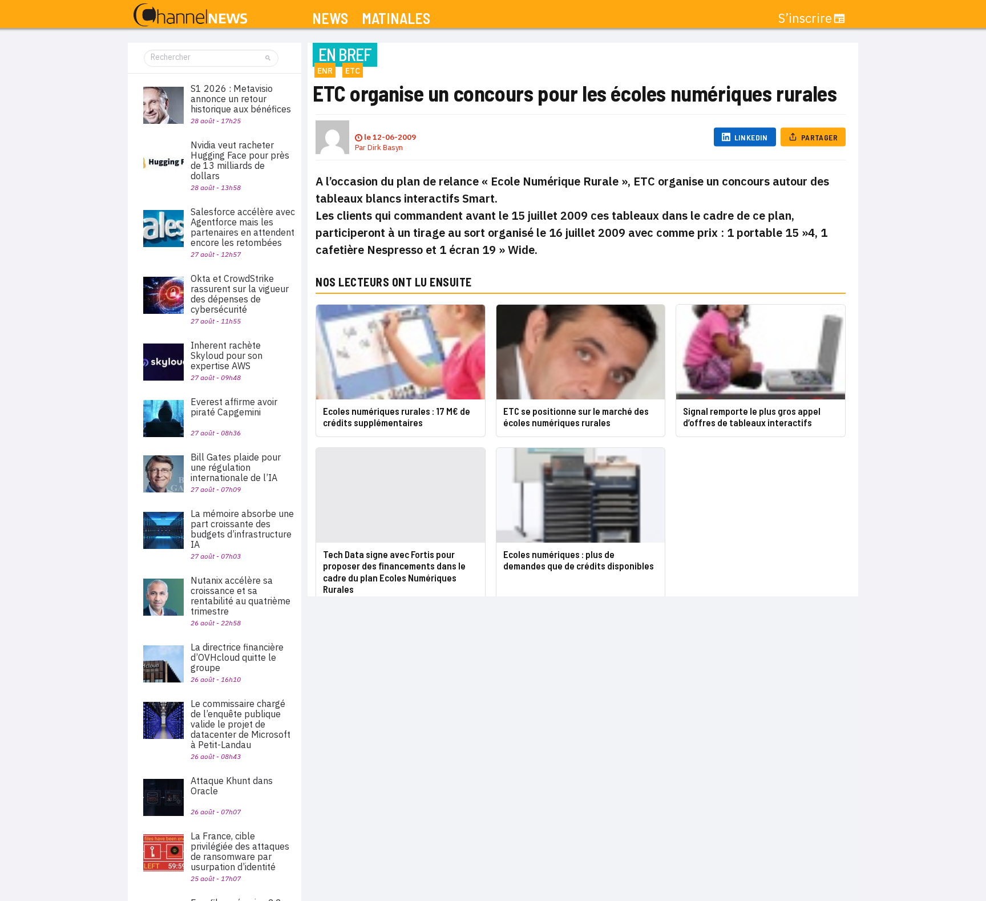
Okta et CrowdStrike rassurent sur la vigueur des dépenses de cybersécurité (240, 294)
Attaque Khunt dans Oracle (232, 786)
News (330, 18)
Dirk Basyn (385, 147)
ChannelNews (190, 15)
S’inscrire (805, 18)
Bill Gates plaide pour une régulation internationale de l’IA (236, 467)
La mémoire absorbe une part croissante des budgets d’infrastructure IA (242, 529)
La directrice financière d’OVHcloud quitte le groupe (237, 657)
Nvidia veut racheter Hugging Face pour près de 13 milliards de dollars (240, 160)
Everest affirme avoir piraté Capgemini (234, 407)
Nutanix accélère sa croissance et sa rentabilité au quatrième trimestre (240, 596)
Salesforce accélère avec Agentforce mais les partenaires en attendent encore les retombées (243, 227)
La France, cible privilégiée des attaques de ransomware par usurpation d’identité (240, 851)
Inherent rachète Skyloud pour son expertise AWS (226, 355)
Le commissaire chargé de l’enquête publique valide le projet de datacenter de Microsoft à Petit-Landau (240, 724)
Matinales (396, 18)
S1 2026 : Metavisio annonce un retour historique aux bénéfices (241, 99)
